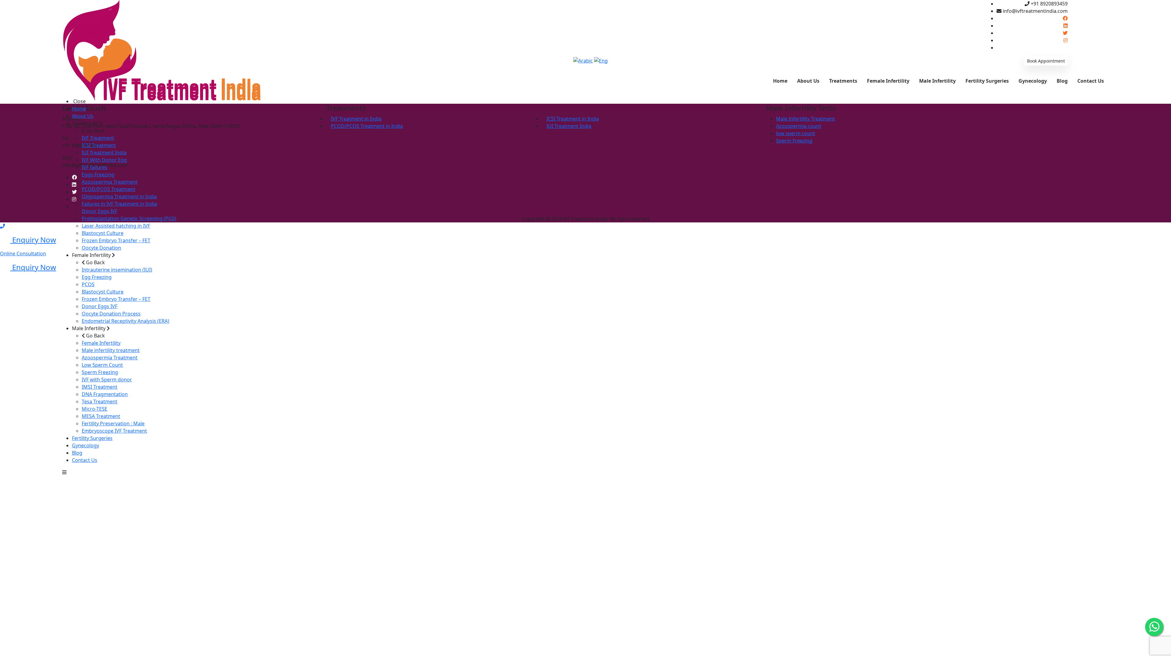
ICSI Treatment (99, 145)
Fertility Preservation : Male (113, 423)
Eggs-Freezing (98, 174)
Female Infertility (101, 343)
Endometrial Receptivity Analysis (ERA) (125, 321)
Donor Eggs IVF (99, 211)
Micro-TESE (94, 408)
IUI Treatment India (104, 152)
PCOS (88, 284)
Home (79, 108)
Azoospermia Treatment (110, 181)
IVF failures (94, 167)
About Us (82, 116)
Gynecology (85, 445)
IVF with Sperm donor (107, 379)
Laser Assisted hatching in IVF (116, 225)
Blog (77, 452)
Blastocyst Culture (103, 233)
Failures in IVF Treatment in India (119, 203)
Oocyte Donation (101, 247)
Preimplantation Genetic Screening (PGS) (129, 218)
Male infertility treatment (111, 350)
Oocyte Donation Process (111, 313)
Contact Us (84, 460)
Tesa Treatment (99, 401)
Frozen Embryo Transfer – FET (116, 240)
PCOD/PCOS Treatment (108, 189)
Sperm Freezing (100, 372)
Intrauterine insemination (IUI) (117, 269)
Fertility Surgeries (92, 438)
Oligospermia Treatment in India (119, 196)
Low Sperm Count (102, 365)
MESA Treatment (101, 416)
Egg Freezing (97, 277)
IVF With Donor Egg (104, 160)
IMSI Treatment (99, 387)
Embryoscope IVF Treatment (114, 430)
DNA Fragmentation (105, 394)
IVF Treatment (98, 138)
